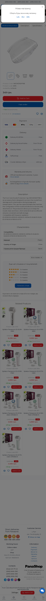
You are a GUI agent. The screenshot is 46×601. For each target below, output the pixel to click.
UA (18, 17)
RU (23, 17)
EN (28, 17)
